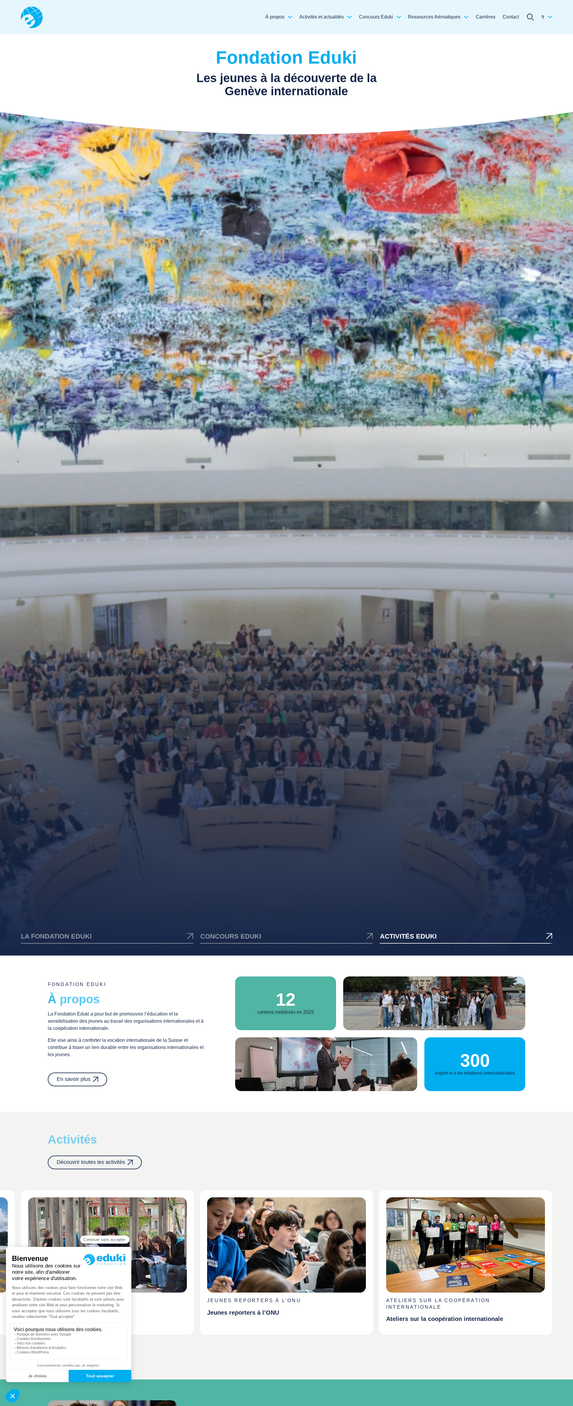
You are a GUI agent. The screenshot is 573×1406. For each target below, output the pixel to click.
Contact (511, 16)
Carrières (485, 16)
